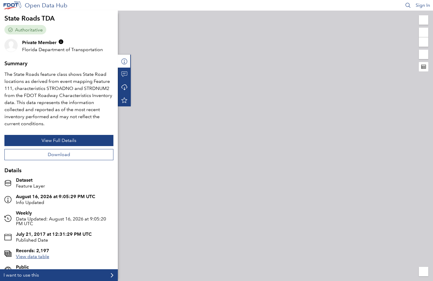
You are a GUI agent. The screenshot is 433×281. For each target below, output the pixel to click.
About (124, 61)
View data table (32, 256)
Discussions (124, 74)
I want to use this (21, 275)
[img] (61, 42)
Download (59, 154)
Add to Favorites (124, 99)
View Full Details (59, 140)
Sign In (423, 5)
